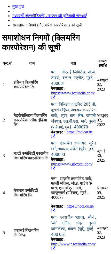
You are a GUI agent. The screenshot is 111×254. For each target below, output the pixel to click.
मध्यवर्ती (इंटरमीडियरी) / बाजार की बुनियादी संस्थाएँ (49, 15)
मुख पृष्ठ (18, 6)
